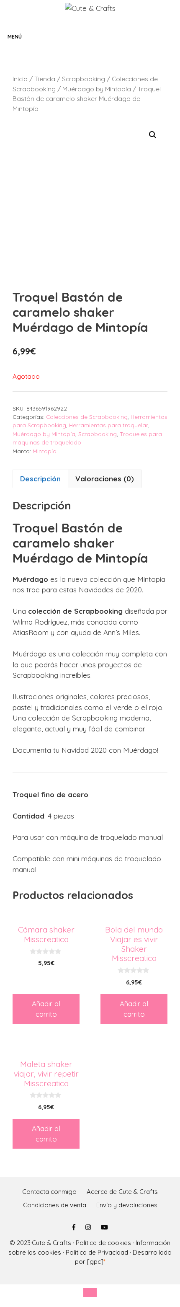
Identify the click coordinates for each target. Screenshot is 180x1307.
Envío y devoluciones (126, 1205)
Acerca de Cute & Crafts (122, 1192)
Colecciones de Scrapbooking (87, 416)
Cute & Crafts (51, 1243)
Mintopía (45, 451)
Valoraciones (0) (104, 478)
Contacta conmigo (49, 1192)
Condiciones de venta (54, 1205)
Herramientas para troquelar (108, 425)
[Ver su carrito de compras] (172, 36)
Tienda (44, 79)
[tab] (40, 479)
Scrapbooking (83, 79)
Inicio (20, 79)
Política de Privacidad (97, 1252)
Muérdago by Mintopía (96, 89)
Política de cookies (103, 1243)
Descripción (40, 478)
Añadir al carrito (46, 1009)
